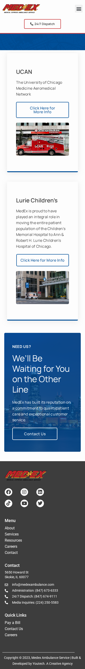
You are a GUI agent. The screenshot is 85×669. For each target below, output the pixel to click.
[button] (79, 9)
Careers (11, 546)
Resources (13, 540)
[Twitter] (40, 503)
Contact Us (14, 629)
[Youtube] (24, 503)
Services (12, 534)
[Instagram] (24, 492)
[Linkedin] (40, 492)
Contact (11, 552)
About (10, 528)
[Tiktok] (8, 503)
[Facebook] (8, 492)
